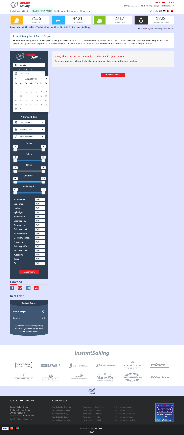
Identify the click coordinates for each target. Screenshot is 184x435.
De (167, 2)
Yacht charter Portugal (123, 410)
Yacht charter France (92, 410)
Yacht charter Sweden (123, 407)
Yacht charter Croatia (61, 407)
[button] (31, 122)
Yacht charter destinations (66, 11)
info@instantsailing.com (164, 6)
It (173, 2)
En (160, 2)
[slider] (15, 149)
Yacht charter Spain (60, 417)
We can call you (19, 311)
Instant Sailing (87, 428)
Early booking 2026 (19, 11)
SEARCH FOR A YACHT (42, 11)
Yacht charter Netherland (124, 413)
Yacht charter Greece (61, 410)
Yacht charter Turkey (61, 420)
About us (84, 11)
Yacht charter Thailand (92, 413)
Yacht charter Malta (91, 417)
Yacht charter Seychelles (124, 420)
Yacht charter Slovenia (123, 417)
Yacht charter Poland (92, 420)
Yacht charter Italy (60, 413)
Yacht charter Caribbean (93, 407)
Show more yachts (113, 75)
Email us (17, 318)
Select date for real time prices (29, 70)
